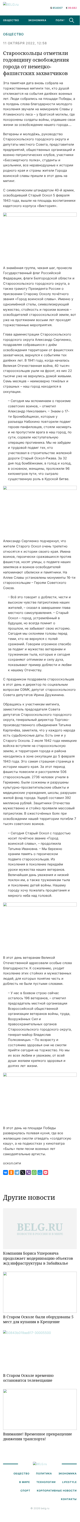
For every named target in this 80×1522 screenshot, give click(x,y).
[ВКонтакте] (5, 1172)
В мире (24, 1482)
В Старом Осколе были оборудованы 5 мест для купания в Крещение (38, 1319)
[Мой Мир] (39, 1172)
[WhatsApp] (34, 1172)
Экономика (37, 20)
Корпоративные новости (57, 1490)
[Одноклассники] (11, 1172)
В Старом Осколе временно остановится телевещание (28, 1378)
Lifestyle (69, 1482)
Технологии (46, 1482)
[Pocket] (45, 1172)
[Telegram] (17, 1172)
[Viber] (28, 1172)
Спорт (25, 1490)
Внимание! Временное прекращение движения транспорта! (37, 1436)
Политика (64, 20)
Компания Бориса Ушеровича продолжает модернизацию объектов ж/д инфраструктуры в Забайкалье (38, 1258)
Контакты (69, 1499)
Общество (13, 34)
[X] (22, 1172)
